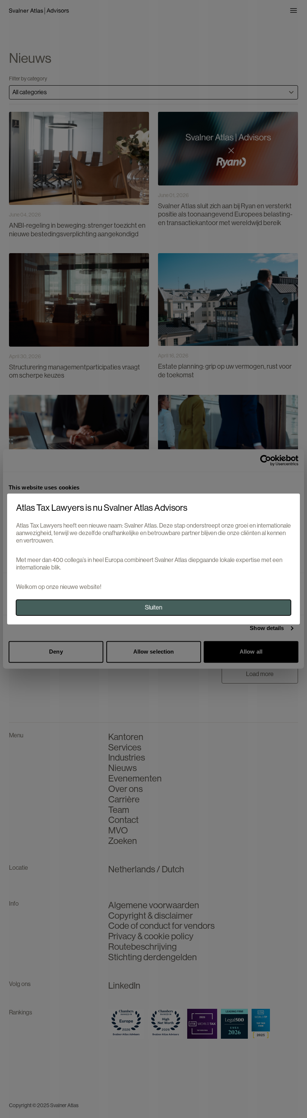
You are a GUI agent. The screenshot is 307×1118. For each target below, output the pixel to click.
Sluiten (153, 607)
